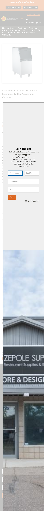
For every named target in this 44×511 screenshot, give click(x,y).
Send (12, 197)
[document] (22, 255)
